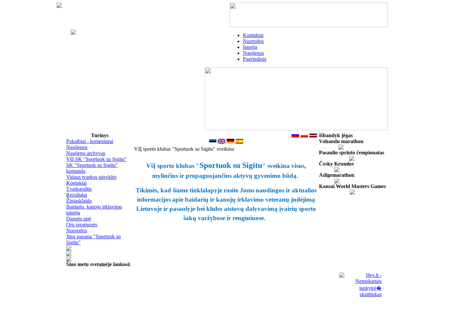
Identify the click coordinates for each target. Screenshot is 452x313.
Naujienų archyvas (85, 153)
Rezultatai (76, 195)
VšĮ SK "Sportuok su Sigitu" (96, 159)
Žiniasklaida (79, 201)
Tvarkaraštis (79, 189)
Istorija (250, 47)
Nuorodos (253, 41)
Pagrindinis (254, 59)
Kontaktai (253, 35)
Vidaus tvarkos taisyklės (91, 177)
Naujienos (253, 53)
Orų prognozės (81, 224)
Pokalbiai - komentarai (89, 141)
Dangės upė (78, 218)
